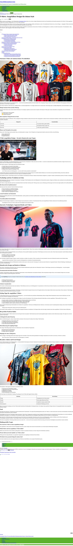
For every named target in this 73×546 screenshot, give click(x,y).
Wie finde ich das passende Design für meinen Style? (12, 56)
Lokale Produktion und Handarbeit (10, 40)
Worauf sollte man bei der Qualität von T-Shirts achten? (13, 55)
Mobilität (3, 9)
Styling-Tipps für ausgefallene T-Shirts (9, 46)
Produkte (3, 540)
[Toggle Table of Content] (1, 32)
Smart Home (4, 8)
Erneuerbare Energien (6, 6)
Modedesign (4, 443)
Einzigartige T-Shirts (22, 21)
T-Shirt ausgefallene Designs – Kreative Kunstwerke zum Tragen (12, 37)
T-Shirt (3, 446)
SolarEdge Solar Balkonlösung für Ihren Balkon (33, 276)
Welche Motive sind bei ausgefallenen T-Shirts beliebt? (13, 54)
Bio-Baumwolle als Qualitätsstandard (10, 39)
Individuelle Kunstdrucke (8, 45)
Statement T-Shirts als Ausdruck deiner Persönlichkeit (11, 34)
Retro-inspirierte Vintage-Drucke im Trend (11, 35)
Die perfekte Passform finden (7, 47)
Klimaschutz (4, 7)
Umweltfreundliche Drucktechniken (10, 41)
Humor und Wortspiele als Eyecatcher (10, 36)
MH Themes (22, 544)
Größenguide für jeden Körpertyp (9, 48)
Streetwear (4, 445)
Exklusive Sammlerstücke (8, 44)
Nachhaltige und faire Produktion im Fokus (9, 38)
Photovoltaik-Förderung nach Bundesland (9, 542)
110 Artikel (5, 448)
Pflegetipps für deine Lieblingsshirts (10, 50)
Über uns (3, 541)
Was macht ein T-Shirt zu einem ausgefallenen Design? (13, 53)
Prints (3, 444)
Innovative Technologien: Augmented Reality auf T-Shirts (11, 42)
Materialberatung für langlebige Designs (11, 49)
